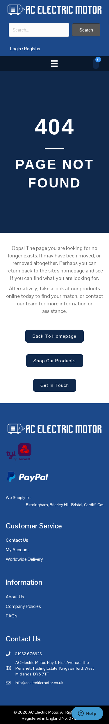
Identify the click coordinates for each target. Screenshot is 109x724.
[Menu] (54, 63)
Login (15, 49)
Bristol (76, 504)
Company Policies (23, 606)
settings (75, 703)
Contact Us (17, 540)
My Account (17, 550)
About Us (15, 597)
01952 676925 (28, 653)
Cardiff (90, 504)
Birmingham (37, 504)
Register (32, 49)
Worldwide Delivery (24, 559)
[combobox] (39, 30)
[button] (86, 29)
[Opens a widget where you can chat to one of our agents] (87, 714)
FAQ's (11, 616)
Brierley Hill (59, 504)
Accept (17, 714)
